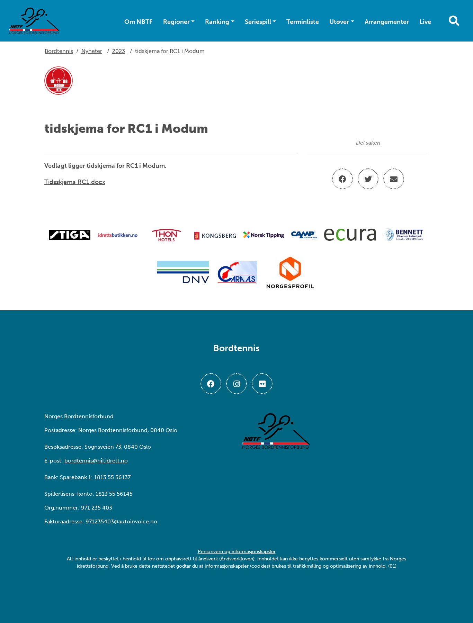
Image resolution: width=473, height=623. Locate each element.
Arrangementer (387, 22)
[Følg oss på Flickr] (262, 383)
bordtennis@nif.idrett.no (96, 460)
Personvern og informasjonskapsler (237, 552)
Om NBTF (138, 22)
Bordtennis (59, 51)
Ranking (217, 22)
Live (425, 22)
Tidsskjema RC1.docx (74, 182)
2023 (118, 51)
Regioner (176, 22)
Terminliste (302, 22)
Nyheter (91, 51)
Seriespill (258, 22)
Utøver (339, 22)
